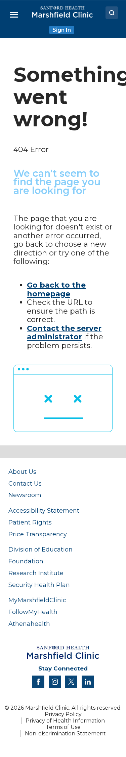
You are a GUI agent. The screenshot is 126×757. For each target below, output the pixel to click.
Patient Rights (30, 522)
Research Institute (36, 573)
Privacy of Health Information (65, 720)
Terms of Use (63, 727)
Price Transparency (37, 534)
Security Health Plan (39, 585)
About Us (22, 471)
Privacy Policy (63, 714)
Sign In (61, 30)
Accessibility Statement (43, 510)
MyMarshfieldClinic (37, 600)
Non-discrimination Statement (65, 733)
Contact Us (25, 483)
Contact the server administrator (64, 333)
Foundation (25, 561)
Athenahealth (29, 624)
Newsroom (24, 495)
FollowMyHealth (32, 612)
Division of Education (40, 549)
